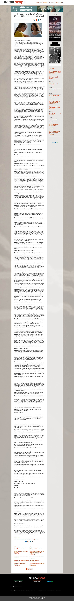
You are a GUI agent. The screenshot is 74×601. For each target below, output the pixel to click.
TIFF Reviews (51, 2)
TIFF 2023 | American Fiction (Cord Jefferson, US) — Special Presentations (54, 107)
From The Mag (45, 2)
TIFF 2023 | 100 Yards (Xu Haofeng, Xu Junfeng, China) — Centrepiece (55, 72)
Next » (31, 569)
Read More (51, 69)
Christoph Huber (17, 558)
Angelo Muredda (52, 98)
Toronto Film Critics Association (47, 591)
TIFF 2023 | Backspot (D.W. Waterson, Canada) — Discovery (54, 119)
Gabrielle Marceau (53, 79)
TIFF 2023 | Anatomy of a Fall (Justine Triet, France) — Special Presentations (55, 113)
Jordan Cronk (17, 553)
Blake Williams (16, 537)
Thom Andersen (33, 561)
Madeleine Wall (52, 128)
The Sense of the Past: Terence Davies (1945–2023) (37, 564)
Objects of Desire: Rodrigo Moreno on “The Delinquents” (21, 552)
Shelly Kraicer (52, 73)
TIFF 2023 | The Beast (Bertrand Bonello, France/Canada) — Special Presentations (54, 132)
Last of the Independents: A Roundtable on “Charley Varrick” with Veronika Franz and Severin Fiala (21, 557)
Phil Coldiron (17, 561)
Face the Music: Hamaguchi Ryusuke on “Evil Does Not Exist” (21, 548)
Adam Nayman (33, 549)
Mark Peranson (52, 68)
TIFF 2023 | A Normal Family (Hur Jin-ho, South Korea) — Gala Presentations (54, 83)
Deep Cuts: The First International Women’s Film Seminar (36, 556)
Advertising (57, 2)
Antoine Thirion (33, 554)
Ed (15, 546)
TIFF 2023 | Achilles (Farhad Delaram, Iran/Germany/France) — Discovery (54, 96)
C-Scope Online (39, 2)
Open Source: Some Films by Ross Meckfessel (21, 560)
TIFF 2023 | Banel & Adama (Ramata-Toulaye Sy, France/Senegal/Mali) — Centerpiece (53, 125)
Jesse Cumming (17, 565)
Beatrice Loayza (17, 549)
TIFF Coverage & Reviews (34, 539)
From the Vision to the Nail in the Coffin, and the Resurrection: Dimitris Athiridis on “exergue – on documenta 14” (37, 552)
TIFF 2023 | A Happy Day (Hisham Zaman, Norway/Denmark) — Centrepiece (54, 77)
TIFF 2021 (27, 539)
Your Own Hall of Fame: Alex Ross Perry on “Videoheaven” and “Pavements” (36, 548)
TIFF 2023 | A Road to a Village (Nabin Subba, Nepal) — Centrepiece (54, 90)
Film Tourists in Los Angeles (34, 560)
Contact (61, 2)
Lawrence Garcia (33, 565)
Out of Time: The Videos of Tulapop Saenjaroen (19, 564)
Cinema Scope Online (21, 539)
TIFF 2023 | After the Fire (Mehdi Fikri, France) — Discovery (54, 102)
